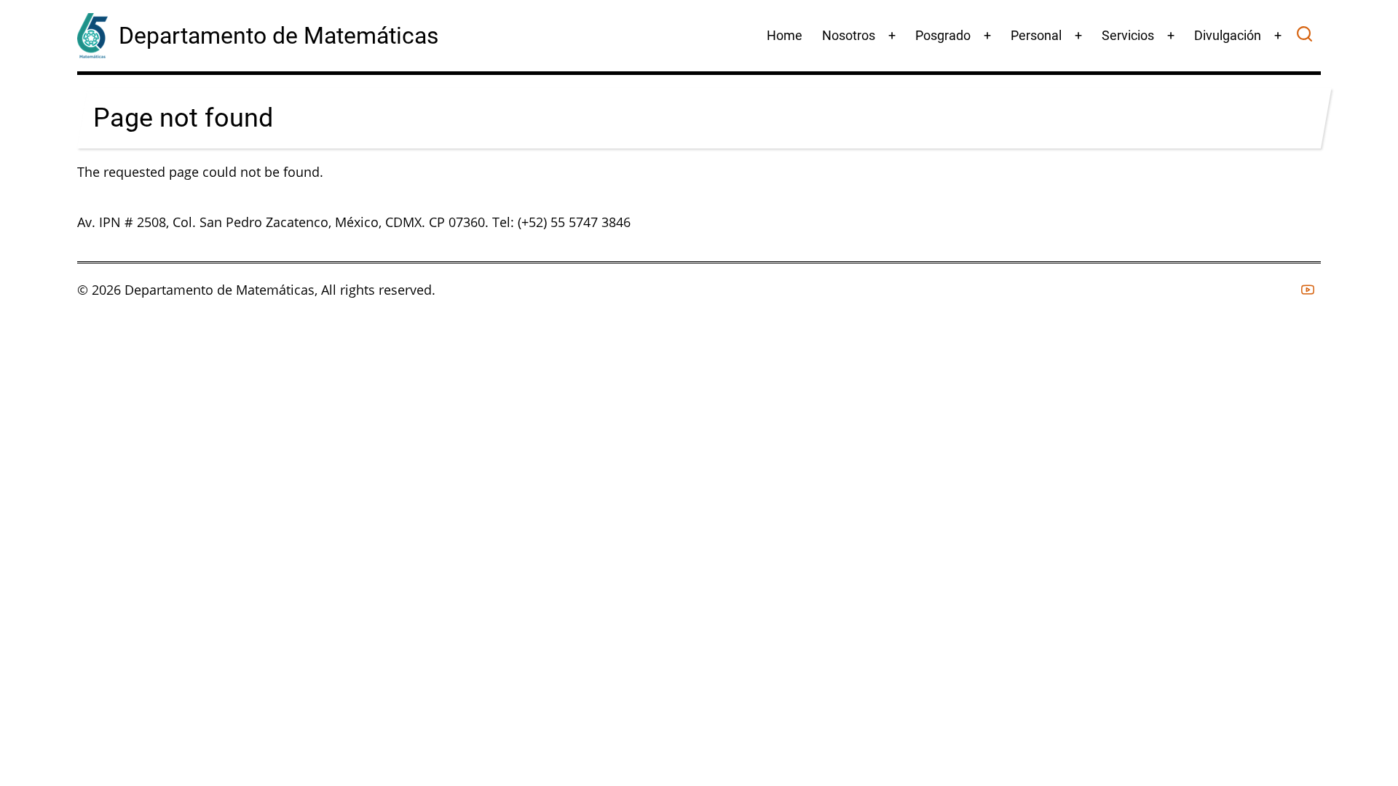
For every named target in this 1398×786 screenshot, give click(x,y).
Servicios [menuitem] (1128, 35)
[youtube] (1308, 290)
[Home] (92, 34)
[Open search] (1304, 36)
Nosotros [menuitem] (848, 35)
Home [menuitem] (784, 35)
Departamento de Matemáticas (279, 35)
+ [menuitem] (892, 35)
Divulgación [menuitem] (1227, 35)
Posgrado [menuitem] (943, 35)
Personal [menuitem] (1036, 35)
